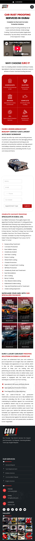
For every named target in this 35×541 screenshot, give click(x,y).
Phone (10, 489)
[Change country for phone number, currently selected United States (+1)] (6, 193)
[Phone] (4, 536)
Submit (27, 206)
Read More (9, 321)
